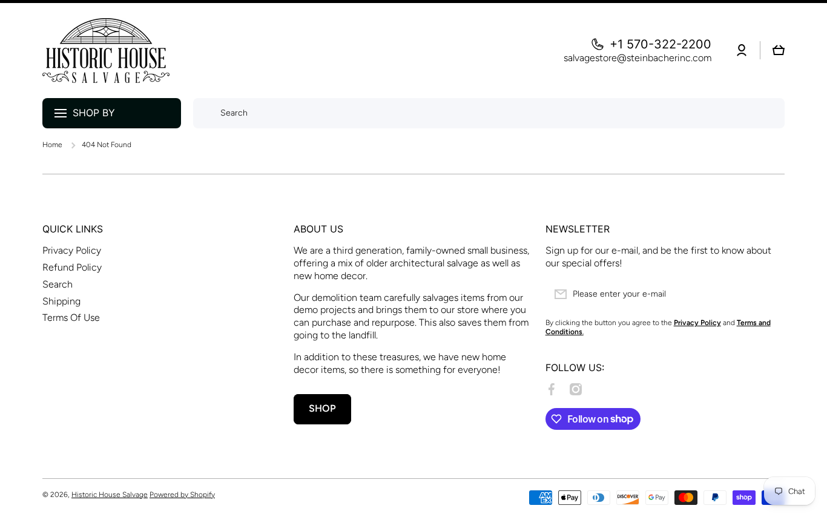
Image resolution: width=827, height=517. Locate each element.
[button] (779, 50)
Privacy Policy (71, 250)
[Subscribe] (769, 294)
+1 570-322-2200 (660, 44)
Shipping (61, 301)
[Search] (203, 113)
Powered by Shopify (182, 494)
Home (52, 144)
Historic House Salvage (109, 494)
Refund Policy (72, 267)
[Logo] (106, 50)
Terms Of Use (71, 317)
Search (57, 284)
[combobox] (489, 113)
